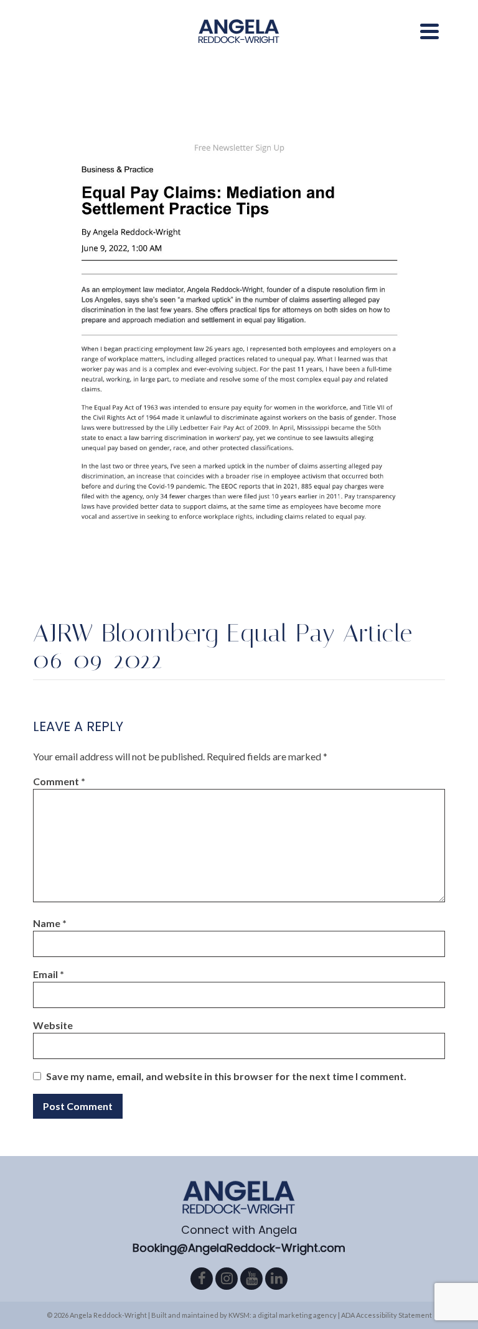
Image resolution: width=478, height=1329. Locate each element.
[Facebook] (201, 1278)
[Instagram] (226, 1278)
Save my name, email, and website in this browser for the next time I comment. (226, 1076)
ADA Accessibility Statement (386, 1315)
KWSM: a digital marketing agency (282, 1315)
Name (50, 923)
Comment (59, 781)
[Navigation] (429, 31)
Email (48, 974)
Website (53, 1025)
